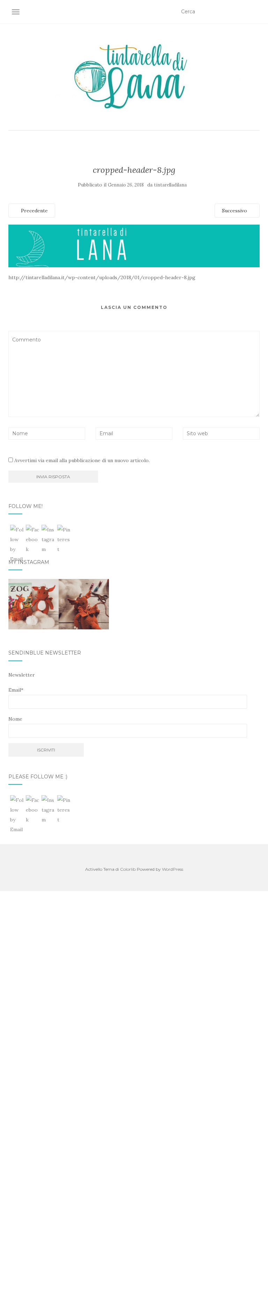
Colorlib (128, 869)
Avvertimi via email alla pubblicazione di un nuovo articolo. (82, 460)
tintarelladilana (170, 185)
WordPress (172, 869)
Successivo (235, 210)
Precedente (34, 210)
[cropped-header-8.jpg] (134, 245)
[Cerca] (255, 12)
